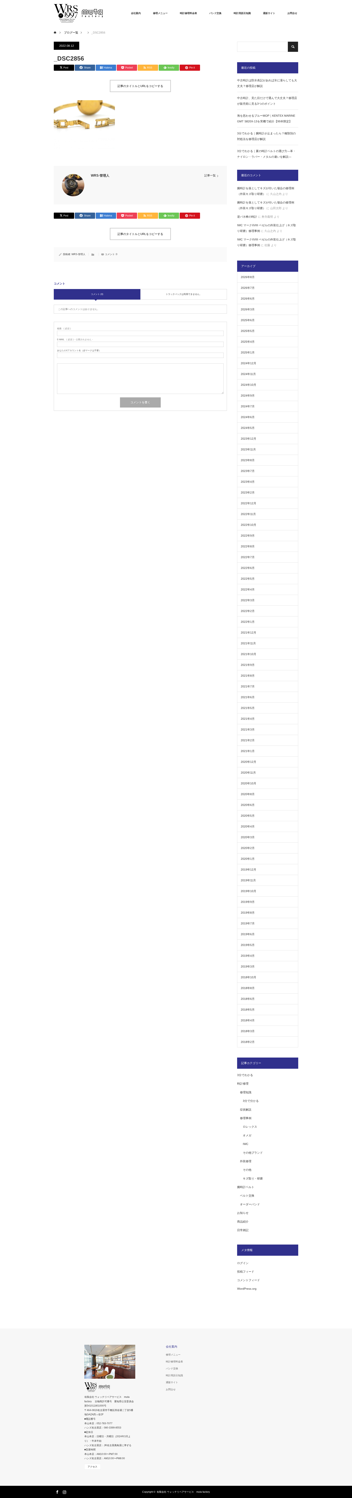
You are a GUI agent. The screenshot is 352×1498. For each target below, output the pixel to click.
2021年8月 (248, 675)
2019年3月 (248, 966)
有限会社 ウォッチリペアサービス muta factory (183, 1491)
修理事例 (245, 1118)
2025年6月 (248, 320)
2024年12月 (248, 363)
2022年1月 (248, 621)
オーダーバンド (250, 1204)
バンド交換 (215, 13)
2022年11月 (248, 514)
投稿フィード (245, 1271)
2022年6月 (248, 568)
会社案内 (136, 13)
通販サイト (269, 13)
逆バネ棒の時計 (247, 216)
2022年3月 (248, 600)
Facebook (57, 1491)
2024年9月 (248, 395)
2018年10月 (248, 977)
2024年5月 (248, 427)
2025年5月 (248, 331)
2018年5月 (248, 1009)
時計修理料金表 (188, 13)
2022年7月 (248, 557)
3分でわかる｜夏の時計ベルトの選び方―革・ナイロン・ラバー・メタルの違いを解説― (266, 153)
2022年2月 (248, 611)
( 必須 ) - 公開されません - (75, 339)
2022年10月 (248, 524)
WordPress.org (246, 1288)
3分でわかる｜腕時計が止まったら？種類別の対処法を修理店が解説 (266, 136)
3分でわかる (245, 1075)
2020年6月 (248, 805)
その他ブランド (253, 1152)
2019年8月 (248, 912)
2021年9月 (248, 664)
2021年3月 (248, 729)
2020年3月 (248, 837)
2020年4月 (248, 826)
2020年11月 (248, 772)
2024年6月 (248, 417)
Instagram (64, 1491)
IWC (245, 1144)
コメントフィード (248, 1280)
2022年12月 (248, 503)
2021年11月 (248, 643)
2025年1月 (248, 352)
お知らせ (243, 1212)
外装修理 (245, 1161)
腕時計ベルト (245, 1187)
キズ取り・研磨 (253, 1178)
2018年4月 (248, 1020)
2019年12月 (248, 869)
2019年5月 (248, 945)
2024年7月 (248, 406)
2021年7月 (248, 686)
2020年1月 (248, 858)
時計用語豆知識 (242, 13)
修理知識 (245, 1092)
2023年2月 (248, 492)
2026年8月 (248, 277)
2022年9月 (248, 535)
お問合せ (292, 13)
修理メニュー (160, 13)
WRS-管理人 (100, 175)
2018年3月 (248, 1031)
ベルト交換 (247, 1195)
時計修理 (243, 1083)
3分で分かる (251, 1100)
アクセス (92, 1466)
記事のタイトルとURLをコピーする (140, 86)
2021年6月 (248, 697)
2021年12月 (248, 632)
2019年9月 (248, 901)
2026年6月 (248, 298)
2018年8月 (248, 988)
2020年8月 (248, 794)
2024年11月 (248, 374)
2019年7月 (248, 923)
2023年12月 (248, 438)
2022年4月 (248, 589)
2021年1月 (248, 751)
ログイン (243, 1263)
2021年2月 (248, 740)
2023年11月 (248, 449)
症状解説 (245, 1109)
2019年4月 (248, 955)
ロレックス (250, 1126)
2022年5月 (248, 578)
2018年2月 (248, 1042)
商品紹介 (243, 1221)
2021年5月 (248, 708)
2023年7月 (248, 471)
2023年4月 (248, 481)
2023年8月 (248, 460)
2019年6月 (248, 934)
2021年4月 (248, 718)
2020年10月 (248, 783)
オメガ (247, 1135)
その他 (247, 1169)
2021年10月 (248, 654)
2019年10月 (248, 891)
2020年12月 (248, 761)
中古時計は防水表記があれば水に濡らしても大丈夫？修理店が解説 (267, 83)
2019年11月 (248, 880)
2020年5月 (248, 815)
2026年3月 (248, 309)
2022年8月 (248, 546)
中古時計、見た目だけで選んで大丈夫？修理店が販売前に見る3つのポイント (267, 100)
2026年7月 (248, 287)
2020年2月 (248, 848)
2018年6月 (248, 998)
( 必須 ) (64, 328)
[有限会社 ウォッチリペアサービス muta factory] (84, 13)
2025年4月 (248, 341)
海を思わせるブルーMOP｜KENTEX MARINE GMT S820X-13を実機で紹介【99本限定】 (266, 118)
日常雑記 (243, 1230)
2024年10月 (248, 384)
